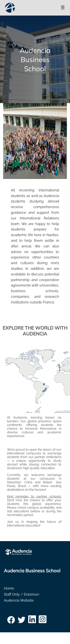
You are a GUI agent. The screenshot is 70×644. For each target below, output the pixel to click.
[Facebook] (11, 621)
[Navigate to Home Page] (10, 8)
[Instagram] (42, 621)
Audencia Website (19, 600)
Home (9, 588)
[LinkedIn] (32, 621)
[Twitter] (21, 621)
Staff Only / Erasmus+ (21, 594)
